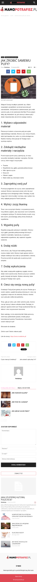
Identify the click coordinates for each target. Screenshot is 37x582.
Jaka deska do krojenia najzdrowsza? (20, 524)
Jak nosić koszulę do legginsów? (19, 543)
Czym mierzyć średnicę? (8, 359)
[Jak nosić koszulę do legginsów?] (5, 544)
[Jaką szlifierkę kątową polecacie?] (18, 486)
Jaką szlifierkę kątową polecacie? (13, 498)
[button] (34, 2)
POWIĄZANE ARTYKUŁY (8, 388)
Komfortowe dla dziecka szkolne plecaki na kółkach (22, 515)
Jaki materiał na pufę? (19, 393)
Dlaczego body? (18, 533)
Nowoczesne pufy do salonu (11, 57)
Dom (3, 57)
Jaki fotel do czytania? (19, 402)
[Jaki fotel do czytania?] (5, 404)
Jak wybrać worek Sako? (20, 411)
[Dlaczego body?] (5, 535)
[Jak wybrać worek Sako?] (5, 413)
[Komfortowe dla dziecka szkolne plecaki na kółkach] (5, 517)
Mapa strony (18, 576)
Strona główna (5, 15)
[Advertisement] (18, 35)
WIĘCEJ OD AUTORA (24, 388)
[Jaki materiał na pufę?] (5, 395)
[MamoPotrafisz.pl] (18, 9)
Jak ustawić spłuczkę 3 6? (28, 359)
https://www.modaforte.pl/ (18, 336)
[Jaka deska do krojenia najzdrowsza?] (5, 526)
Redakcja (7, 67)
